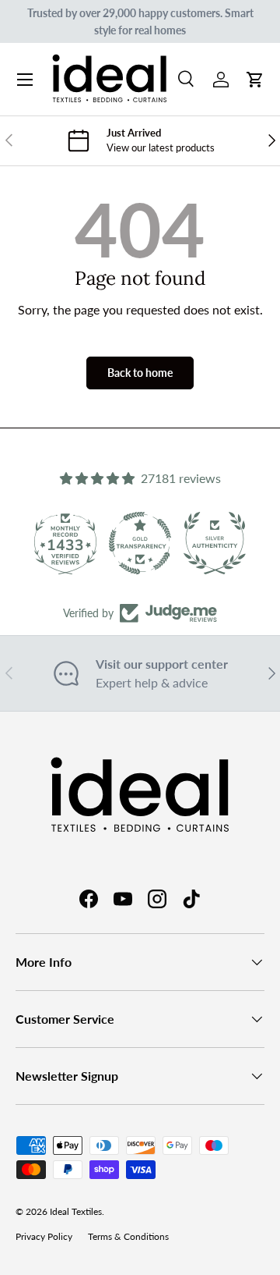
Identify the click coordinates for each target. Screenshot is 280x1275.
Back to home (140, 372)
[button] (255, 79)
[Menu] (25, 79)
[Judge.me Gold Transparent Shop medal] (140, 543)
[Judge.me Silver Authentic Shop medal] (215, 543)
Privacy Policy (44, 1236)
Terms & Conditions (128, 1236)
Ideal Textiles (76, 1211)
